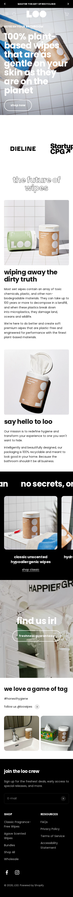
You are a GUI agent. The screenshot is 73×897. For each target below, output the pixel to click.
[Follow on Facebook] (7, 872)
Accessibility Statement (49, 845)
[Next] (68, 4)
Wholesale (11, 859)
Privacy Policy (50, 829)
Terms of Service (53, 836)
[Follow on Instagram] (17, 872)
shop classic (30, 570)
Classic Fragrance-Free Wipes (17, 824)
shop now (18, 105)
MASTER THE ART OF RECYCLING (37, 4)
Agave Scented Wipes (15, 836)
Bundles (9, 845)
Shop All (9, 852)
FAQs (44, 822)
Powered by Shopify (32, 885)
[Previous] (4, 4)
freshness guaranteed (36, 636)
